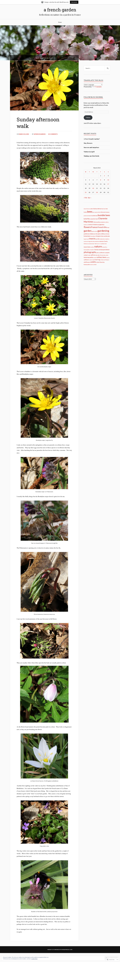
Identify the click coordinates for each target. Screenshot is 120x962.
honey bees (87, 236)
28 (97, 192)
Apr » (89, 198)
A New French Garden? (92, 139)
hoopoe (98, 236)
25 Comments (53, 134)
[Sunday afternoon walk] (44, 110)
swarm (90, 259)
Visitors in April (89, 152)
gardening (103, 230)
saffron (93, 255)
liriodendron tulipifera (104, 239)
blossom (103, 212)
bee (104, 208)
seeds (94, 257)
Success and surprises (91, 147)
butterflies (87, 219)
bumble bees (104, 215)
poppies (107, 252)
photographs (90, 252)
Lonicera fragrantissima (89, 241)
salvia (107, 255)
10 (108, 180)
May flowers (88, 143)
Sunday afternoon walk (38, 122)
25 (85, 192)
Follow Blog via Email (93, 97)
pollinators (102, 252)
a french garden (60, 9)
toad (93, 259)
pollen (97, 252)
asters (91, 208)
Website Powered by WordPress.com (60, 949)
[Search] (107, 68)
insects (92, 238)
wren (95, 264)
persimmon (106, 249)
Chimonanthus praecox (99, 222)
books (89, 215)
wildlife (93, 262)
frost (108, 227)
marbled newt (103, 243)
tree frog (97, 259)
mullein (92, 247)
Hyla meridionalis (105, 236)
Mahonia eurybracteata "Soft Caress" (92, 243)
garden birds (94, 231)
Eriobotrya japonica (98, 224)
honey (107, 234)
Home (60, 22)
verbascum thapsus (104, 259)
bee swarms (95, 212)
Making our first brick (91, 156)
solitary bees (101, 257)
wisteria (92, 264)
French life (102, 227)
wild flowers (87, 262)
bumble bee (94, 215)
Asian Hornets (87, 208)
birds (99, 212)
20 (93, 188)
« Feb (85, 198)
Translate (98, 87)
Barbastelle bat (98, 208)
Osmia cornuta (98, 249)
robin (89, 255)
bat (102, 208)
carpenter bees (94, 219)
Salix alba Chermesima (100, 255)
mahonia (97, 241)
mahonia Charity (103, 241)
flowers (87, 227)
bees (89, 211)
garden (87, 230)
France (94, 227)
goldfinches (87, 234)
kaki (96, 239)
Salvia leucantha (88, 257)
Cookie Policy (34, 958)
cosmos (90, 224)
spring (108, 257)
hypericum (86, 239)
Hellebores (92, 234)
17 (108, 184)
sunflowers (86, 259)
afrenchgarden (40, 134)
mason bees (87, 247)
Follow (88, 117)
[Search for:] (97, 68)
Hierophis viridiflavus (101, 234)
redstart (86, 255)
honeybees (93, 236)
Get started (74, 2)
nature (98, 246)
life (98, 239)
